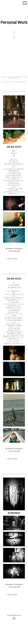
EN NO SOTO (14, 146)
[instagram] (14, 617)
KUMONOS (14, 513)
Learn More (12, 258)
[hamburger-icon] (24, 3)
